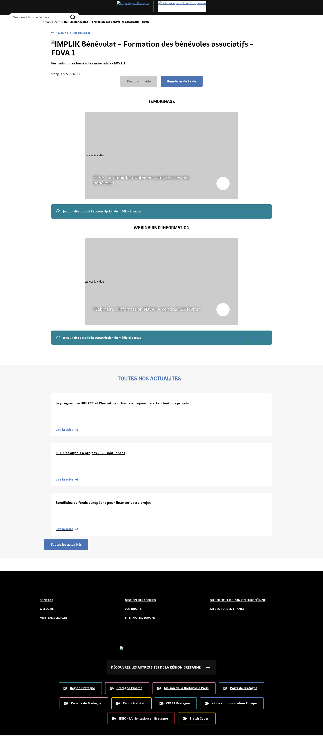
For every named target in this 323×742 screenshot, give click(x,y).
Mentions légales (53, 618)
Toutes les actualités (66, 544)
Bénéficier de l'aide (181, 81)
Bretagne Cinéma (129, 688)
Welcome (47, 609)
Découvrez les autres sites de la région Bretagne (156, 667)
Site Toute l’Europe (140, 618)
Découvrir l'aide (139, 81)
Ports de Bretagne (243, 688)
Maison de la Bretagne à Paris (186, 688)
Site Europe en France (227, 609)
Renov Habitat (134, 703)
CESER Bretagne (178, 703)
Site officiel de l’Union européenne (238, 600)
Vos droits (133, 609)
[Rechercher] (73, 17)
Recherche (13, 25)
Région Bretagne (82, 688)
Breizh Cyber (199, 718)
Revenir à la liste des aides (73, 33)
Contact (46, 600)
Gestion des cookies (140, 600)
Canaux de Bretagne (86, 703)
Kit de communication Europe (234, 703)
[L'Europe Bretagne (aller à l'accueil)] (161, 6)
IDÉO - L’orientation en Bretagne (143, 718)
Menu (22, 25)
